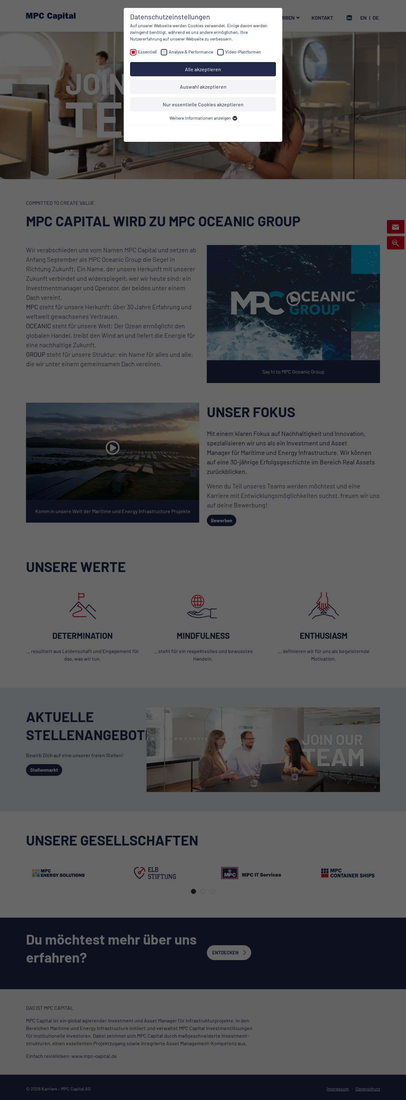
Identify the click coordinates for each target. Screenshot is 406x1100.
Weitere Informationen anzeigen (200, 118)
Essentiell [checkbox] (147, 51)
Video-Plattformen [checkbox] (243, 51)
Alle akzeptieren (203, 69)
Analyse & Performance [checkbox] (191, 51)
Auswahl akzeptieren (203, 87)
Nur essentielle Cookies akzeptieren (203, 104)
